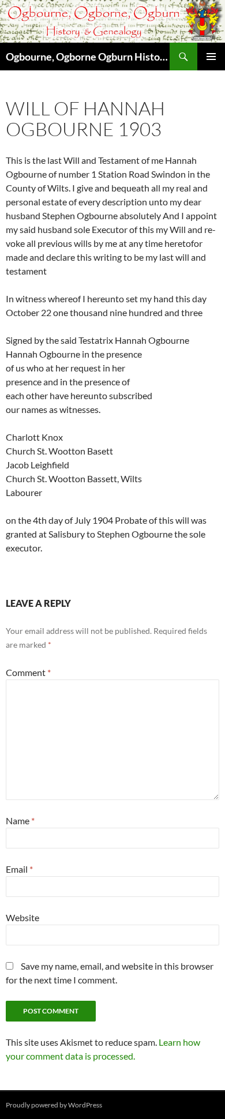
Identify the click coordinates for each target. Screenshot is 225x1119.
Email (19, 868)
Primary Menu (211, 56)
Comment (28, 672)
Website (22, 917)
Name (20, 820)
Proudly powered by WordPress (54, 1105)
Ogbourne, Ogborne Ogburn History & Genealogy (88, 56)
